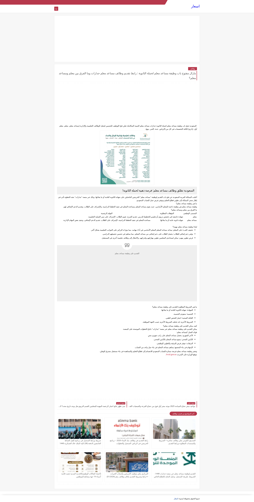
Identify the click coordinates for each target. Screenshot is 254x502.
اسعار (195, 6)
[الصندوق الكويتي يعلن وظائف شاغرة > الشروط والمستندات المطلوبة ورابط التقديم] (174, 429)
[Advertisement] (127, 38)
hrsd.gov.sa (171, 354)
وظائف (192, 68)
